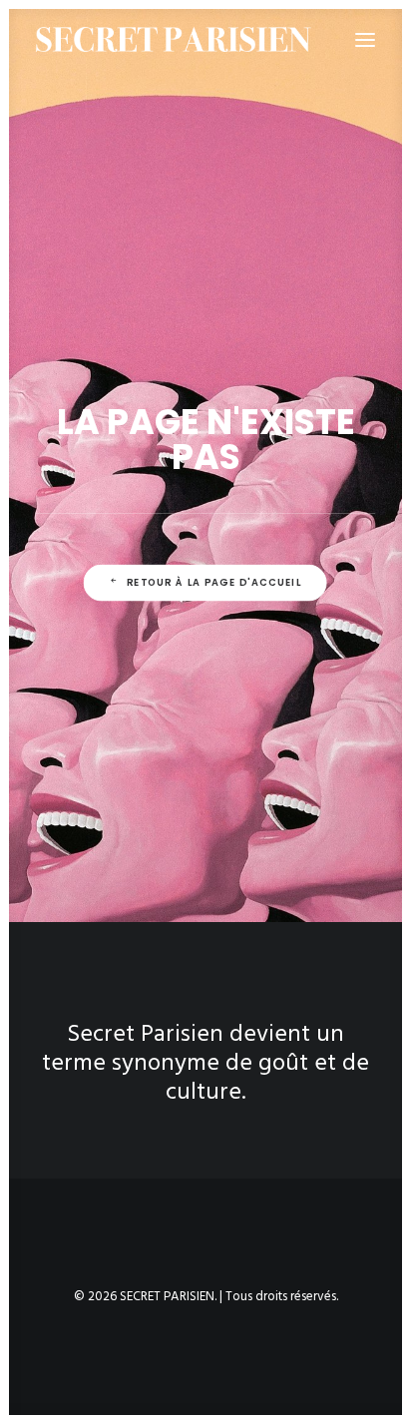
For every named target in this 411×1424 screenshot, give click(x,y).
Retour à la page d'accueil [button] (214, 582)
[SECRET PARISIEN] (173, 39)
